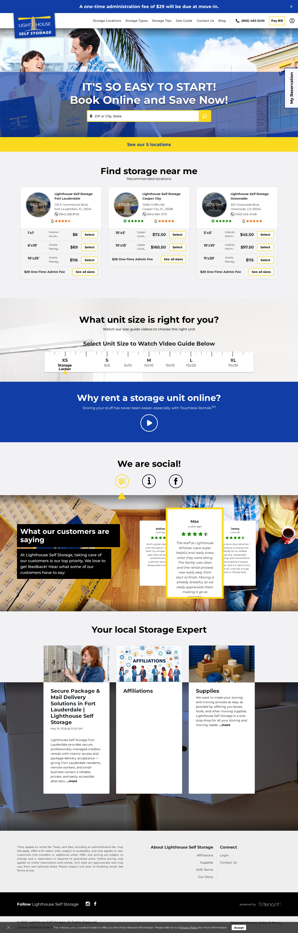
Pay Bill (277, 21)
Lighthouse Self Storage (48, 904)
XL (233, 362)
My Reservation (291, 88)
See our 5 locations (149, 144)
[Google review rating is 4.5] (61, 221)
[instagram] (88, 903)
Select (89, 235)
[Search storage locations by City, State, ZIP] (205, 116)
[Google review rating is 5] (164, 221)
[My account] (292, 20)
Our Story (205, 877)
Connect (228, 847)
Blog (222, 21)
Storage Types (136, 21)
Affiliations (205, 855)
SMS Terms (204, 870)
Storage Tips (161, 21)
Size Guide (184, 21)
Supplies (206, 862)
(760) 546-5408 (246, 214)
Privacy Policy (189, 927)
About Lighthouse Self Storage (182, 847)
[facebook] (95, 903)
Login (224, 855)
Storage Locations (107, 21)
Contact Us (205, 21)
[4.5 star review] (160, 537)
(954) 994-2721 (157, 214)
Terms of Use (25, 870)
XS (65, 364)
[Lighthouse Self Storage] (34, 26)
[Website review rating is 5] (133, 221)
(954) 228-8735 (69, 214)
